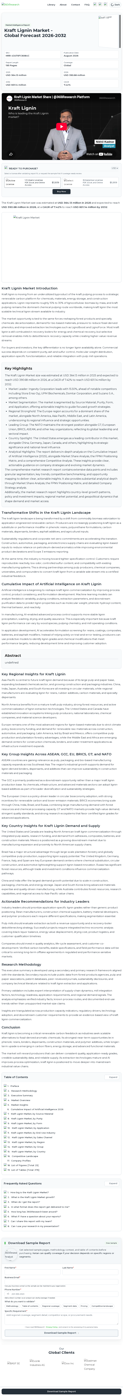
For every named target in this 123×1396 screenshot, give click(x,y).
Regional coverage (50, 1306)
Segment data (70, 1306)
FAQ (87, 4)
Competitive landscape (102, 1306)
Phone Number (13, 1289)
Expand (113, 1077)
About (63, 4)
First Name (10, 1268)
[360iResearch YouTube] (100, 4)
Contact (75, 4)
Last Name (68, 1268)
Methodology (12, 1306)
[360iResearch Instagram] (105, 4)
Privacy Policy (51, 1327)
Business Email (12, 1277)
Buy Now (61, 191)
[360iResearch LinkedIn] (95, 4)
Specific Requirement (16, 1311)
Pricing (84, 1306)
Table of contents (30, 1306)
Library (51, 4)
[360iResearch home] (14, 4)
